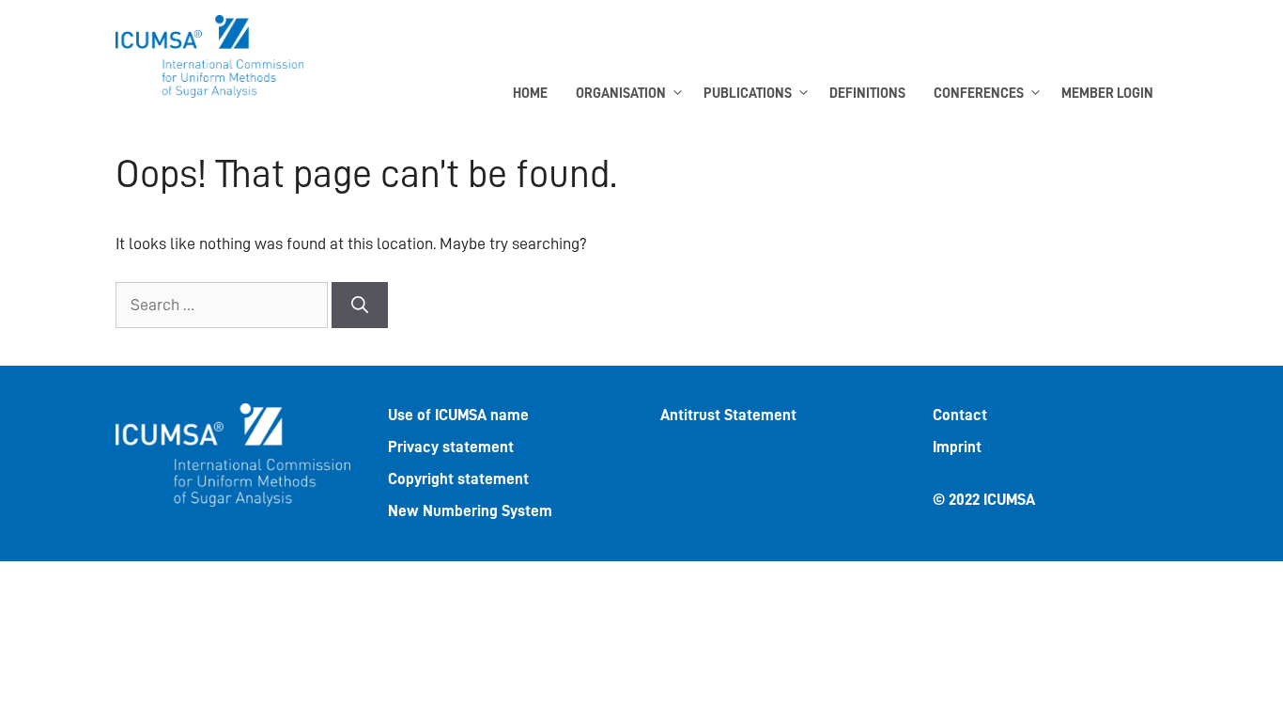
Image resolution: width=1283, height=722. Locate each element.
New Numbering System (470, 511)
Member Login (1107, 93)
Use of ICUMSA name (458, 415)
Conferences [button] (979, 93)
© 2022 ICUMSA (984, 500)
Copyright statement (458, 479)
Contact (960, 415)
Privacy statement (451, 447)
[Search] (360, 305)
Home (530, 93)
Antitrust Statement (728, 415)
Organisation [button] (621, 93)
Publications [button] (747, 93)
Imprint (957, 447)
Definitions (867, 93)
